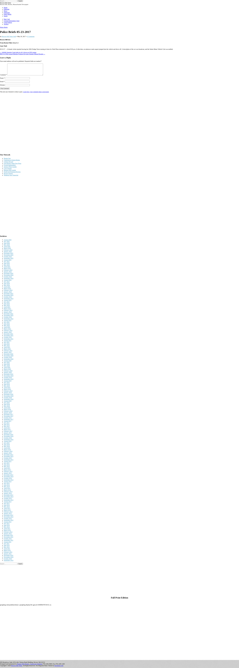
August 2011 (7, 542)
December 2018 (8, 394)
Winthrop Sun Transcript (11, 175)
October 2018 (8, 397)
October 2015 (8, 458)
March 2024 (7, 288)
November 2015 (8, 456)
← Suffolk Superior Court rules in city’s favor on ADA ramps (18, 52)
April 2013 (7, 508)
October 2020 (8, 357)
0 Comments (30, 36)
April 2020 (7, 367)
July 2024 (7, 282)
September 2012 (8, 520)
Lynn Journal (7, 168)
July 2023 (7, 302)
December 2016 (8, 434)
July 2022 (7, 322)
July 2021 (7, 342)
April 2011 (7, 548)
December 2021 (8, 334)
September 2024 (8, 278)
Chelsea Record (8, 162)
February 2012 (8, 532)
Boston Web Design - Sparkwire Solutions (29, 664)
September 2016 (8, 439)
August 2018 (7, 401)
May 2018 (7, 406)
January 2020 (8, 372)
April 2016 (7, 448)
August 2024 (7, 280)
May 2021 (7, 345)
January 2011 (8, 554)
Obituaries (7, 12)
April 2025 (7, 266)
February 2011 (8, 552)
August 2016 (7, 441)
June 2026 (7, 243)
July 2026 (7, 241)
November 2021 (8, 335)
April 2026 (7, 246)
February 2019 (8, 391)
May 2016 (7, 446)
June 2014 (7, 485)
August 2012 (7, 522)
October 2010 (8, 559)
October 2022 (8, 317)
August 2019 (7, 381)
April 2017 (7, 428)
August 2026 (7, 240)
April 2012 (7, 528)
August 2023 (7, 300)
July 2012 (7, 523)
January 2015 (8, 473)
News (5, 11)
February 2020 (8, 371)
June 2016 (7, 444)
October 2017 (8, 418)
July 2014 (7, 483)
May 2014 (7, 486)
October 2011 (8, 538)
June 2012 (7, 525)
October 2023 (8, 297)
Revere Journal (8, 173)
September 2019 (8, 379)
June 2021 (7, 344)
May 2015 (7, 466)
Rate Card (7, 19)
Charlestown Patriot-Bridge (12, 160)
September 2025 (8, 258)
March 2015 (7, 470)
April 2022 (7, 327)
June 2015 (7, 465)
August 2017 (7, 421)
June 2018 (7, 404)
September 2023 (8, 298)
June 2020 (7, 364)
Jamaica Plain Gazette (10, 167)
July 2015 (7, 463)
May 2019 (7, 386)
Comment (3, 75)
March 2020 (7, 369)
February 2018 (8, 411)
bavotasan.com (58, 665)
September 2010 (8, 560)
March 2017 (7, 429)
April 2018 (7, 407)
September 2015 (8, 460)
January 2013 (8, 513)
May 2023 (7, 305)
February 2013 (8, 512)
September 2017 (8, 419)
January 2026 (8, 251)
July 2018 (7, 402)
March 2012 (7, 530)
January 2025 (8, 271)
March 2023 (7, 308)
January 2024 (8, 292)
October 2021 (8, 337)
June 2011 (7, 545)
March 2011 (7, 550)
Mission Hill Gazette (10, 170)
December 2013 (8, 495)
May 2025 (7, 265)
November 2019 (8, 376)
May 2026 (7, 245)
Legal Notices (8, 22)
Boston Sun (7, 158)
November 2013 (8, 496)
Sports (5, 16)
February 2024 (8, 290)
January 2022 (8, 332)
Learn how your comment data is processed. (36, 92)
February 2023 (8, 310)
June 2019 (7, 384)
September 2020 (8, 359)
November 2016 (8, 436)
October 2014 (8, 478)
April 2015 (7, 468)
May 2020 (7, 366)
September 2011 (8, 540)
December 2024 (8, 273)
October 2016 (8, 438)
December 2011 (8, 535)
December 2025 (8, 253)
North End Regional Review (12, 172)
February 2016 (8, 451)
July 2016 (7, 443)
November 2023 (8, 295)
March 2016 (7, 449)
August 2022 (7, 320)
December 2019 (8, 374)
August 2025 (7, 260)
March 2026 (7, 248)
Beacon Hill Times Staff (9, 36)
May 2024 (7, 285)
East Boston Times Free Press (12, 163)
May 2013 (7, 507)
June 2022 (7, 324)
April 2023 (7, 307)
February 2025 (8, 270)
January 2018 (8, 413)
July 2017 (7, 423)
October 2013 (8, 498)
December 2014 (8, 475)
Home (5, 7)
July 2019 (7, 382)
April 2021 (7, 347)
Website (2, 85)
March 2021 (7, 349)
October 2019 (8, 377)
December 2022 (8, 313)
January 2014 (8, 493)
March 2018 (7, 409)
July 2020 (7, 362)
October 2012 (8, 518)
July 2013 (7, 503)
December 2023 (8, 293)
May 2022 (7, 325)
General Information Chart (11, 21)
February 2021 (8, 350)
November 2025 (8, 255)
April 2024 (7, 287)
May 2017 (7, 426)
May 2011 (7, 547)
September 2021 (8, 339)
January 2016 (8, 453)
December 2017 (8, 414)
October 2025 (8, 256)
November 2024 (8, 275)
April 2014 (7, 488)
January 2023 (8, 312)
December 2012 (8, 515)
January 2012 (8, 533)
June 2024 (7, 283)
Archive (6, 24)
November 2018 (8, 396)
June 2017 (7, 424)
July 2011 (6, 543)
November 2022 (8, 315)
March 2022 (7, 329)
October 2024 (8, 277)
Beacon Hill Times (5, 3)
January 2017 (8, 433)
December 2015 (8, 454)
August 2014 (7, 481)
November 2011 (8, 537)
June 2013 (7, 505)
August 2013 (7, 501)
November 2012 (8, 517)
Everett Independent (10, 165)
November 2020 (8, 355)
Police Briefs (7, 14)
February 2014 (8, 491)
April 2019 (7, 387)
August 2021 (7, 340)
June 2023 (7, 303)
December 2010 (8, 555)
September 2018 (8, 399)
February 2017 (8, 431)
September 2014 (8, 480)
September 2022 (8, 318)
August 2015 (7, 461)
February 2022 (8, 330)
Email (2, 81)
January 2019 (8, 392)
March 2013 (7, 510)
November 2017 (8, 416)
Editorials (6, 9)
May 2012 (7, 527)
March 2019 (7, 389)
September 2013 (8, 500)
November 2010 (8, 557)
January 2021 (8, 352)
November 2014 (8, 476)
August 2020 (7, 360)
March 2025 (7, 268)
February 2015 (8, 471)
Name (2, 78)
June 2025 (7, 263)
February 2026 (8, 250)
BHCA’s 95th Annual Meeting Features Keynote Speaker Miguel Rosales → (22, 54)
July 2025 (7, 261)
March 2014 (7, 490)
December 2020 (8, 354)
